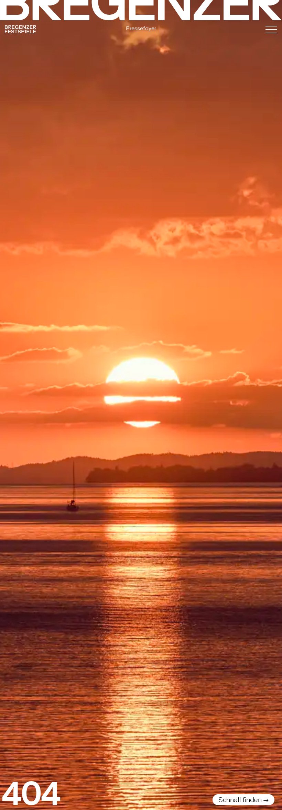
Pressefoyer (141, 28)
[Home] (46, 30)
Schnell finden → (243, 799)
